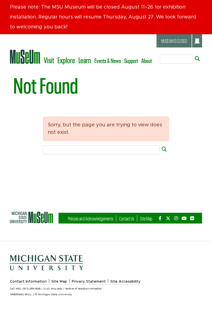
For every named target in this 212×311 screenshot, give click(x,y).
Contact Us (126, 218)
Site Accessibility (125, 281)
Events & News (107, 60)
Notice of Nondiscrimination (83, 289)
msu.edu (56, 289)
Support (131, 60)
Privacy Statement (89, 281)
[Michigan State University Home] (31, 217)
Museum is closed (174, 41)
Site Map (146, 218)
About (146, 60)
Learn (84, 60)
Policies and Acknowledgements (90, 218)
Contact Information (28, 281)
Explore (66, 60)
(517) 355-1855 (31, 289)
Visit (49, 60)
